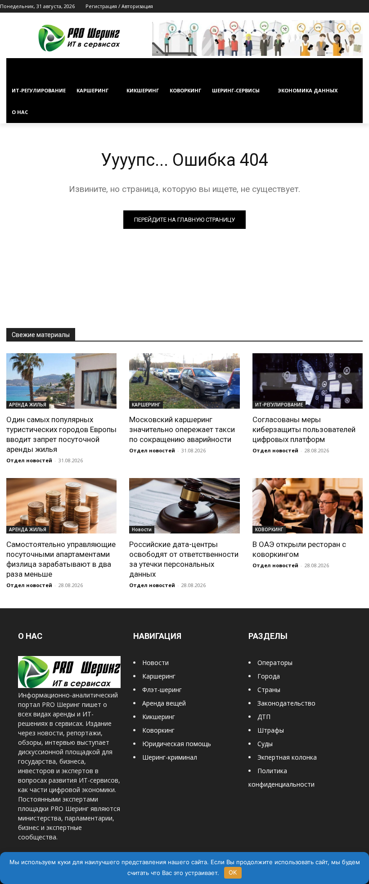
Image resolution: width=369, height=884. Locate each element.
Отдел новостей (29, 460)
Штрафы (270, 730)
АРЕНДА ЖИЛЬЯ (27, 404)
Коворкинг (158, 730)
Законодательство (286, 703)
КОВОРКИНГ (269, 529)
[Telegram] (339, 6)
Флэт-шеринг (162, 689)
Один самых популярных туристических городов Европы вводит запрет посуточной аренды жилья (61, 434)
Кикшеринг (158, 716)
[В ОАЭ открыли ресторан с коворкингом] (307, 505)
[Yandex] (364, 6)
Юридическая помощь (176, 743)
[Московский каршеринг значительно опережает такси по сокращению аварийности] (184, 381)
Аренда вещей (164, 703)
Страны (268, 689)
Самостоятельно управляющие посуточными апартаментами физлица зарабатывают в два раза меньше (61, 559)
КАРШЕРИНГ (146, 404)
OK (233, 872)
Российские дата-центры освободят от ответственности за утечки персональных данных (183, 559)
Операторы (274, 662)
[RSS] (326, 6)
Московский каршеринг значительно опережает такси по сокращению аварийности (182, 429)
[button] (352, 69)
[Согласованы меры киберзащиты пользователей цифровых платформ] (307, 381)
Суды (265, 743)
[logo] (69, 685)
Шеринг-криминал (169, 757)
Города (268, 676)
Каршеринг (159, 676)
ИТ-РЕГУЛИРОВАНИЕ (279, 404)
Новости (142, 529)
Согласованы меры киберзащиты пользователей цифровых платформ (304, 429)
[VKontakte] (351, 6)
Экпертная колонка (287, 757)
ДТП (263, 716)
